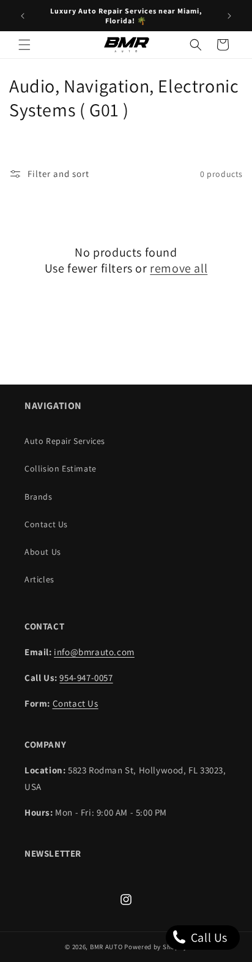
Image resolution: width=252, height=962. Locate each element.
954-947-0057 (86, 677)
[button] (24, 44)
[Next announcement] (229, 15)
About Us (42, 551)
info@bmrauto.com (94, 652)
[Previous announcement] (22, 15)
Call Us (208, 937)
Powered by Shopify (155, 946)
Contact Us (46, 524)
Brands (38, 496)
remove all (178, 268)
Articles (39, 579)
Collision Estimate (60, 468)
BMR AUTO (106, 946)
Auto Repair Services (64, 440)
